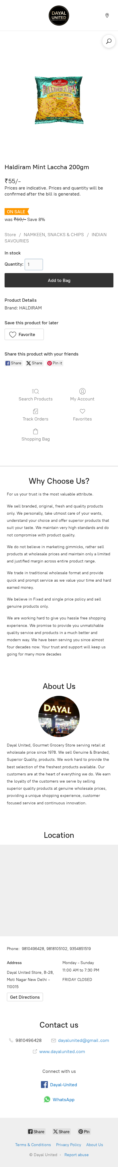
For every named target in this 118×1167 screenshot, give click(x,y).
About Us (94, 1144)
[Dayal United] (59, 15)
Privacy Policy (68, 1144)
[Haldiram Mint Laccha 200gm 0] (59, 100)
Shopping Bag (35, 439)
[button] (24, 334)
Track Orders (35, 419)
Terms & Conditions (33, 1144)
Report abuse (76, 1154)
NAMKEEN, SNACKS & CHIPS (54, 234)
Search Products (36, 399)
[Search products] (108, 41)
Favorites (82, 419)
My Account (82, 399)
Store (10, 234)
